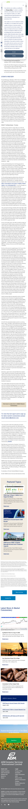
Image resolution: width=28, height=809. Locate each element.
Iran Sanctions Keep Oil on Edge (11, 658)
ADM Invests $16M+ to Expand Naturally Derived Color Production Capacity (13, 544)
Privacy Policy (18, 771)
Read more (6, 506)
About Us (3, 776)
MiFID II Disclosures (20, 779)
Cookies (17, 781)
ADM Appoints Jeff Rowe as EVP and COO (13, 716)
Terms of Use (18, 778)
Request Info (4, 774)
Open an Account (5, 772)
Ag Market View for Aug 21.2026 (11, 632)
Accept (14, 51)
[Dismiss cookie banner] (23, 5)
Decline (14, 55)
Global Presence (5, 771)
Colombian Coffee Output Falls (10, 684)
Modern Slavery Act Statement (20, 784)
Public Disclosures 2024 (20, 775)
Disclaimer (17, 772)
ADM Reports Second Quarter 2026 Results (13, 703)
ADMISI (10, 441)
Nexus (2, 778)
